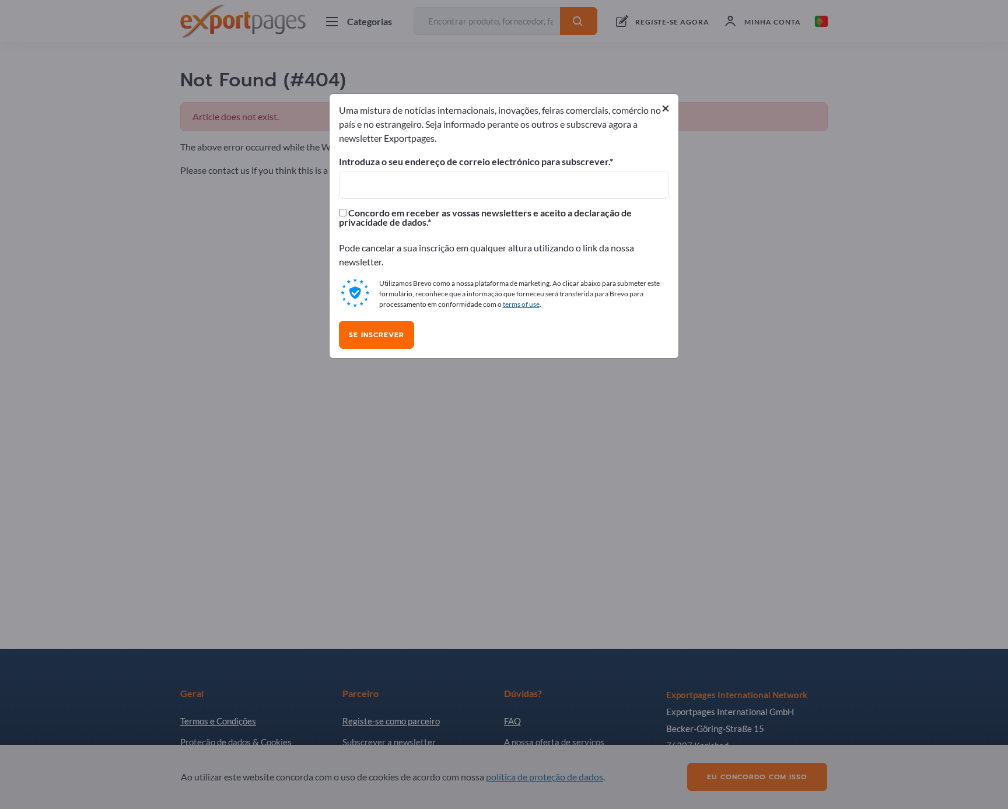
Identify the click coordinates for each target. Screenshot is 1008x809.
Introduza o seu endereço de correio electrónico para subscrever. (474, 161)
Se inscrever (376, 335)
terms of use (521, 304)
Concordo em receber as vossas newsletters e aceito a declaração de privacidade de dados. (485, 217)
